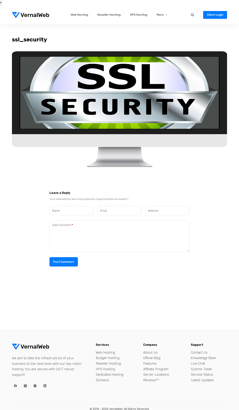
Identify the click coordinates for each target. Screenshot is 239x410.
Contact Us (199, 352)
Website (153, 210)
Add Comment (62, 225)
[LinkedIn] (45, 385)
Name (56, 210)
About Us (150, 352)
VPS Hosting (138, 14)
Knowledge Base (203, 358)
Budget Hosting (108, 358)
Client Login (215, 14)
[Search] (192, 14)
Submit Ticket (201, 369)
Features (150, 363)
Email (103, 210)
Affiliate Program (155, 369)
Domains (102, 380)
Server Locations (156, 374)
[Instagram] (35, 385)
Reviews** (151, 380)
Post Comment (63, 262)
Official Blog (151, 358)
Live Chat (198, 363)
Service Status (202, 374)
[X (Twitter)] (25, 385)
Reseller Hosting (109, 14)
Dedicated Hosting (109, 374)
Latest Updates (202, 380)
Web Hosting (79, 14)
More (160, 14)
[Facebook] (15, 385)
